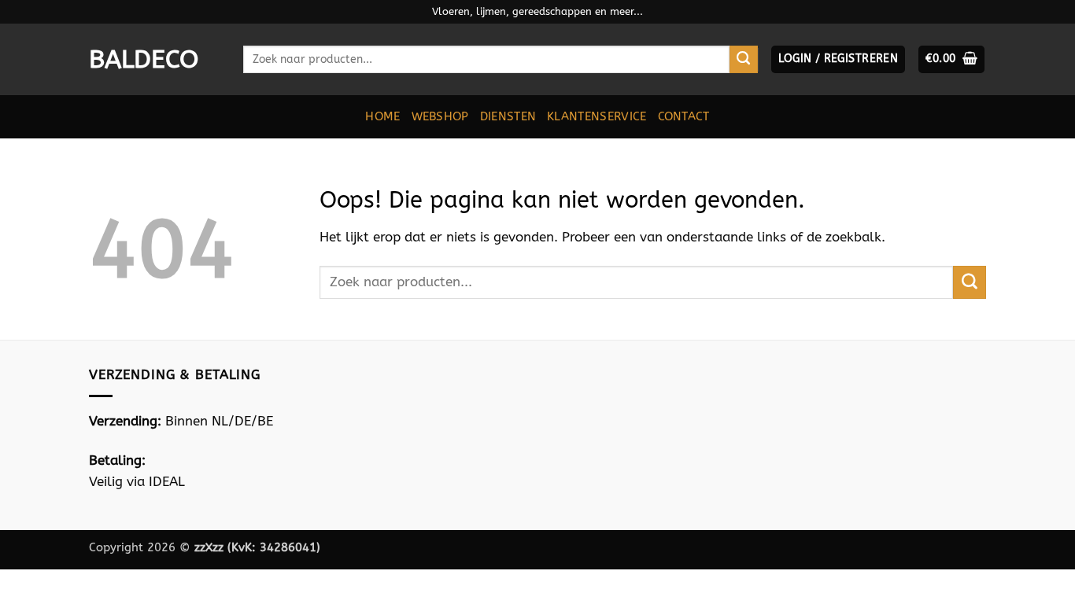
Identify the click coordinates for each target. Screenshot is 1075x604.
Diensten (508, 116)
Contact (684, 116)
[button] (838, 59)
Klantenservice (596, 116)
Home (382, 116)
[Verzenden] (744, 60)
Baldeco (143, 59)
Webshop (440, 116)
